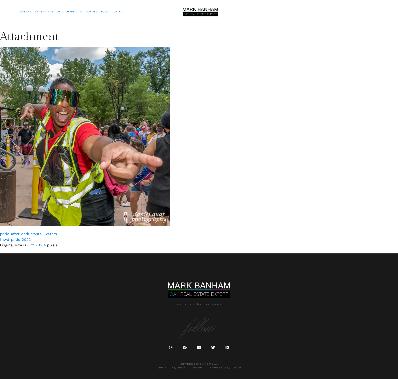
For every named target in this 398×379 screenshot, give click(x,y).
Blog (104, 11)
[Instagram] (171, 347)
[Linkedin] (227, 347)
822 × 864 (36, 245)
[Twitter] (213, 347)
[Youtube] (199, 347)
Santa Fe (25, 11)
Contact (118, 11)
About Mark (65, 11)
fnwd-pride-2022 (15, 239)
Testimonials (87, 11)
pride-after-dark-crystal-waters (28, 234)
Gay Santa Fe (44, 11)
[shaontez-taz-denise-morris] (85, 224)
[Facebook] (185, 347)
